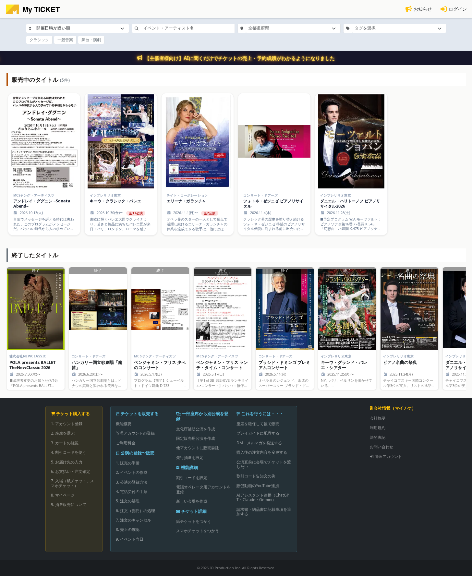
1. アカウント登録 (66, 423)
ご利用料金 (125, 443)
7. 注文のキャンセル (133, 520)
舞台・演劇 (91, 39)
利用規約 (377, 427)
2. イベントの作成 (131, 472)
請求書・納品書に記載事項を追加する (263, 512)
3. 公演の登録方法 (131, 482)
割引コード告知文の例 (255, 476)
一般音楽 (65, 39)
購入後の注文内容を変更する (261, 452)
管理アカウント (388, 456)
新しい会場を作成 (191, 501)
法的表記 (377, 437)
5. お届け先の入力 (66, 462)
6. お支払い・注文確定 (70, 471)
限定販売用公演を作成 (195, 438)
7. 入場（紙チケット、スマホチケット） (72, 483)
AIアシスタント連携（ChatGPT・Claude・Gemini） (262, 497)
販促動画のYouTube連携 (257, 485)
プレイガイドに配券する (257, 433)
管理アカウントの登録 (135, 433)
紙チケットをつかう (193, 521)
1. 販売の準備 (127, 463)
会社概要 (377, 418)
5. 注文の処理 (127, 501)
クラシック (39, 39)
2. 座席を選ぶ (63, 433)
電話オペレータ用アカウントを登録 (203, 489)
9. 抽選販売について (68, 504)
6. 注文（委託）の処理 (135, 510)
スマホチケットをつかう (197, 531)
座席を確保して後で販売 (257, 423)
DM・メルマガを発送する (259, 443)
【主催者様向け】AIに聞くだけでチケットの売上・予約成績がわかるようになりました (240, 58)
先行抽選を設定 (189, 457)
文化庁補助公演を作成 (195, 429)
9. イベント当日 (129, 539)
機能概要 (123, 423)
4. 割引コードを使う (68, 452)
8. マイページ (63, 495)
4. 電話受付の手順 (131, 491)
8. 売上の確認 (127, 529)
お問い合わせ (381, 447)
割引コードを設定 (191, 477)
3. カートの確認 (65, 443)
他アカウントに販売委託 (197, 447)
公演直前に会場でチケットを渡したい (263, 464)
